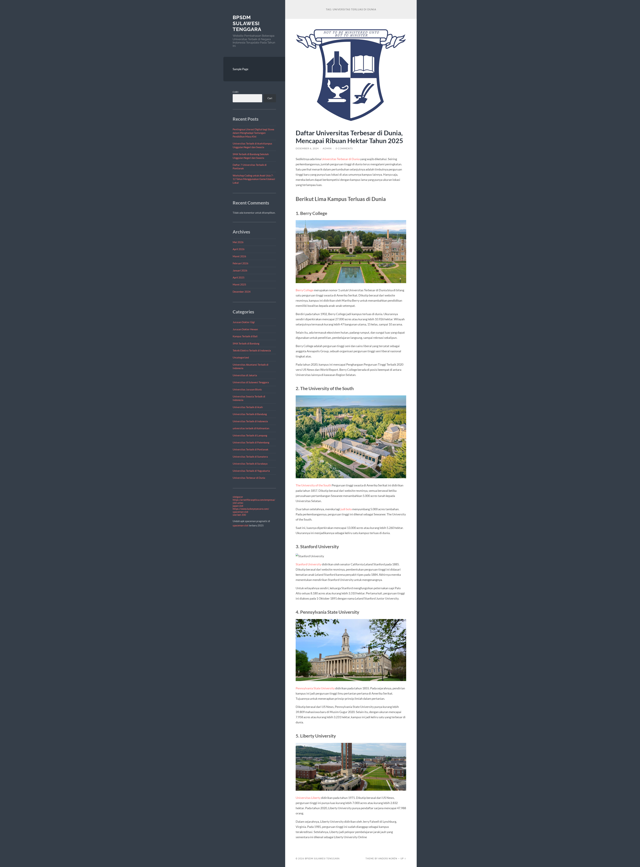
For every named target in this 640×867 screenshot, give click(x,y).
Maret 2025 (239, 284)
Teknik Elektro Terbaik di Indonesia (252, 350)
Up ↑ (403, 858)
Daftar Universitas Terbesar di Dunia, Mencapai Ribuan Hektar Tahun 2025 (349, 136)
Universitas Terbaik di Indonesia (250, 421)
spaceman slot (240, 511)
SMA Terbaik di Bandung (246, 343)
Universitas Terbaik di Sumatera (250, 456)
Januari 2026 (240, 270)
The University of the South (313, 485)
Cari (235, 92)
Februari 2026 (240, 263)
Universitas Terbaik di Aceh (248, 407)
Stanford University (308, 564)
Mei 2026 (238, 242)
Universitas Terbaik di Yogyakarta (251, 470)
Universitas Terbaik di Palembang (251, 442)
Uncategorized (241, 357)
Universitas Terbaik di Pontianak (250, 449)
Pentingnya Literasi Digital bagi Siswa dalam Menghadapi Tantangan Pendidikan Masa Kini (253, 133)
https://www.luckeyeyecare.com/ (251, 508)
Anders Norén (387, 858)
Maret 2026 (239, 256)
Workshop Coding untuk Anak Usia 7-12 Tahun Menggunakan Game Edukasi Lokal (254, 179)
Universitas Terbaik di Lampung (250, 435)
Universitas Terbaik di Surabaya (250, 463)
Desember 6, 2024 (307, 148)
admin (327, 148)
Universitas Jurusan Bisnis (247, 389)
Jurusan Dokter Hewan (245, 329)
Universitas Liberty (308, 798)
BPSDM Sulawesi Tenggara (247, 23)
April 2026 (238, 249)
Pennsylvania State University (315, 688)
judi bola (346, 509)
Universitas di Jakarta (245, 375)
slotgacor (238, 496)
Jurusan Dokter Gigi (244, 322)
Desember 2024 (241, 291)
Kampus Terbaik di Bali (245, 336)
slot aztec (238, 502)
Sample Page (240, 69)
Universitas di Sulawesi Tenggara (251, 382)
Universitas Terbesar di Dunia (249, 477)
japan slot (238, 505)
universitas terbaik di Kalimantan (251, 428)
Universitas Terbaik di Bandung (250, 414)
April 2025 (238, 277)
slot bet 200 (239, 514)
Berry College (304, 290)
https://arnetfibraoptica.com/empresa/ (254, 499)
